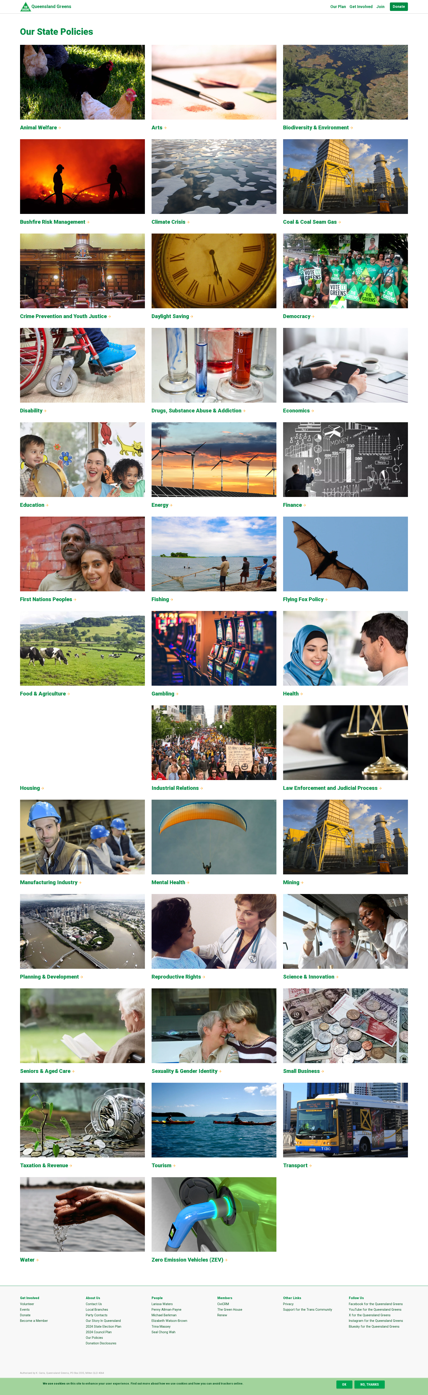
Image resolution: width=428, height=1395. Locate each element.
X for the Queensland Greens (370, 1315)
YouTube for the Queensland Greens (375, 1309)
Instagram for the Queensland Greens (376, 1321)
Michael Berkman (164, 1315)
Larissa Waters (162, 1304)
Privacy (288, 1304)
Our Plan (338, 6)
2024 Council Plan (99, 1332)
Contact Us (94, 1304)
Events (25, 1309)
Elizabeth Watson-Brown (169, 1321)
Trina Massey (161, 1326)
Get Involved (361, 6)
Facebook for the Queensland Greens (376, 1304)
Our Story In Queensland (103, 1321)
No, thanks (369, 1385)
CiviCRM (223, 1304)
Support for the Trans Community (307, 1309)
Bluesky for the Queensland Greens (374, 1326)
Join (380, 6)
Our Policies (94, 1337)
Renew (222, 1315)
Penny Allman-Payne (166, 1309)
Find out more (140, 1383)
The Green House (229, 1309)
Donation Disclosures (101, 1343)
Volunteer (27, 1304)
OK (344, 1385)
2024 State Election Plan (103, 1326)
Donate (399, 6)
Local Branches (97, 1309)
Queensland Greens (51, 6)
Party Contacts (96, 1315)
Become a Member (34, 1321)
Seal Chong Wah (163, 1332)
